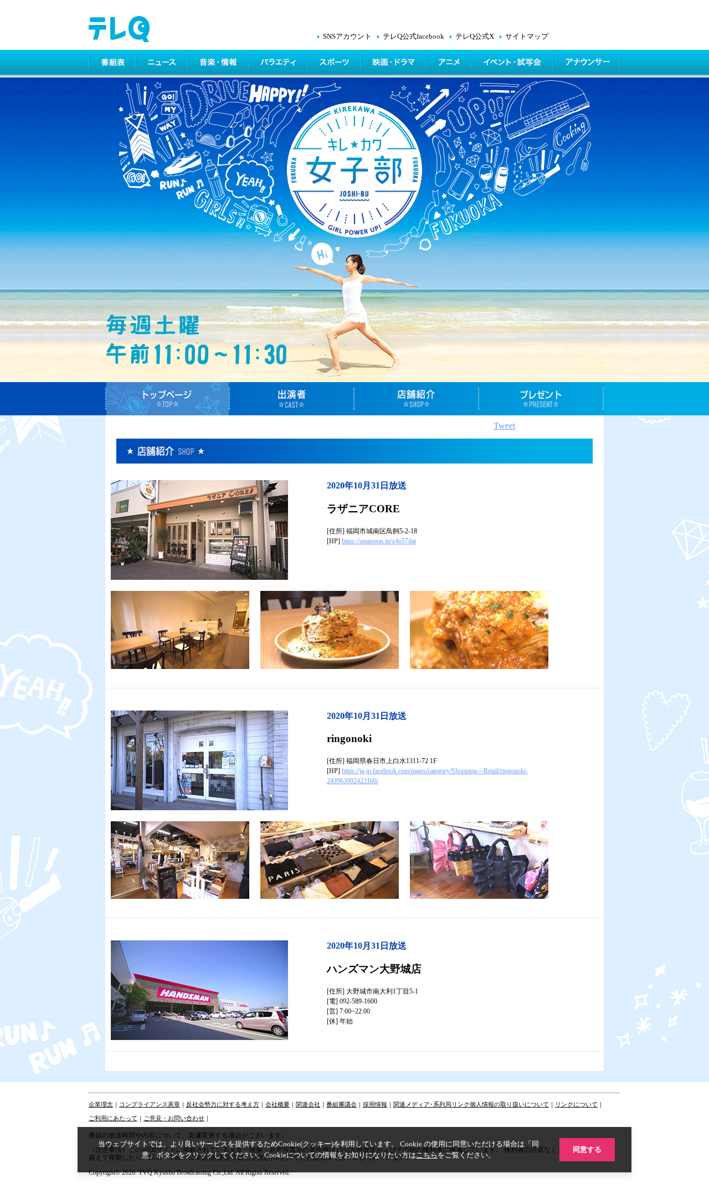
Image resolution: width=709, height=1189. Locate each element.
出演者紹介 (292, 398)
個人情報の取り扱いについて (509, 1104)
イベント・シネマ (513, 64)
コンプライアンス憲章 (149, 1104)
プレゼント (541, 398)
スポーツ (335, 64)
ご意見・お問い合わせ (173, 1118)
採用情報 (375, 1104)
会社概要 (277, 1104)
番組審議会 (341, 1104)
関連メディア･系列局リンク (431, 1104)
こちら (427, 1155)
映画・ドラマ (395, 64)
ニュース (163, 64)
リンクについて (576, 1104)
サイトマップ (526, 36)
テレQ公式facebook (413, 36)
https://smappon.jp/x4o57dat (379, 541)
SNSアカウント (347, 36)
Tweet (504, 425)
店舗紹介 (416, 398)
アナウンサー (587, 64)
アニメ (450, 64)
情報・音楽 (219, 64)
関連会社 (308, 1104)
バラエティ (279, 64)
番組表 (113, 64)
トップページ (167, 398)
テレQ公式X (474, 36)
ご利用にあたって (113, 1118)
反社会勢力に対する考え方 (222, 1104)
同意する (587, 1149)
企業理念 (101, 1104)
